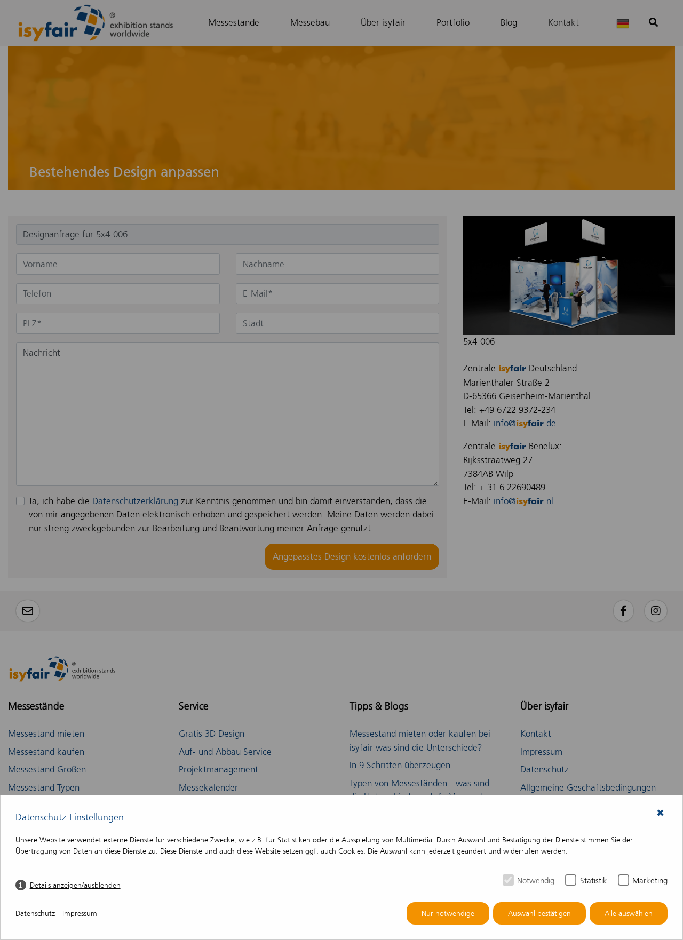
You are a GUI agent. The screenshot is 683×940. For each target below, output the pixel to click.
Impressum (79, 913)
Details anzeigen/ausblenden (75, 885)
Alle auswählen (629, 913)
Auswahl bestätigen (539, 913)
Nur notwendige (448, 913)
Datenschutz (35, 913)
